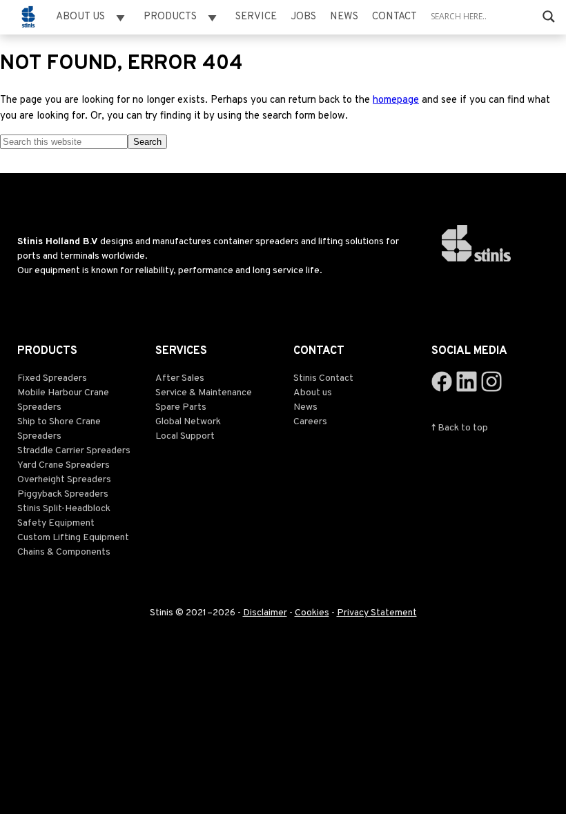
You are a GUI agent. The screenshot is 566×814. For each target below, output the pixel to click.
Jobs (303, 16)
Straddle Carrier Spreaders (73, 451)
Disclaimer (265, 613)
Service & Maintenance (203, 393)
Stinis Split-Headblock (63, 509)
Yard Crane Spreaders (63, 465)
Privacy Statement (377, 613)
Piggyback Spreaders (62, 494)
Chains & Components (63, 552)
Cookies (312, 613)
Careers (310, 422)
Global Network (188, 422)
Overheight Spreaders (64, 480)
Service (256, 16)
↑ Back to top (459, 428)
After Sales (179, 378)
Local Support (185, 436)
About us (312, 393)
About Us (80, 16)
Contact (394, 16)
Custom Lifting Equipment (73, 538)
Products (170, 16)
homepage (396, 100)
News (344, 16)
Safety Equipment (56, 523)
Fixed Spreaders (52, 378)
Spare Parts (180, 407)
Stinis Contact (323, 378)
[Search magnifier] (548, 16)
